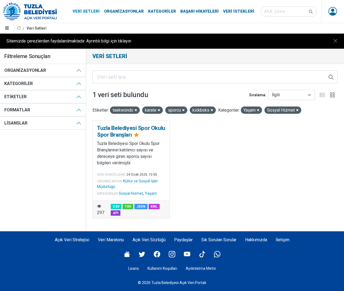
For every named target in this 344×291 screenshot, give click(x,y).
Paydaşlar (183, 239)
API (116, 213)
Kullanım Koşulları (162, 268)
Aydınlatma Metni (201, 268)
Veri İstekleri (238, 11)
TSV (128, 206)
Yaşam (151, 193)
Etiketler (15, 96)
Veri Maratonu (111, 239)
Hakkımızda (256, 239)
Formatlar (17, 109)
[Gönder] (311, 11)
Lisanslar (15, 123)
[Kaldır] (136, 110)
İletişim (282, 239)
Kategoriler (162, 11)
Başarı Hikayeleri (199, 11)
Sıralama (257, 95)
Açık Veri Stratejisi (72, 239)
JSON (141, 206)
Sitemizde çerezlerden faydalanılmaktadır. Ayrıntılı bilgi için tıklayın (68, 41)
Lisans (133, 268)
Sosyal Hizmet (131, 193)
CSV (116, 206)
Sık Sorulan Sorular (218, 239)
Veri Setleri (86, 11)
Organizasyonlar (124, 11)
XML (153, 206)
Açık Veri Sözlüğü (149, 239)
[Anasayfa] (19, 28)
